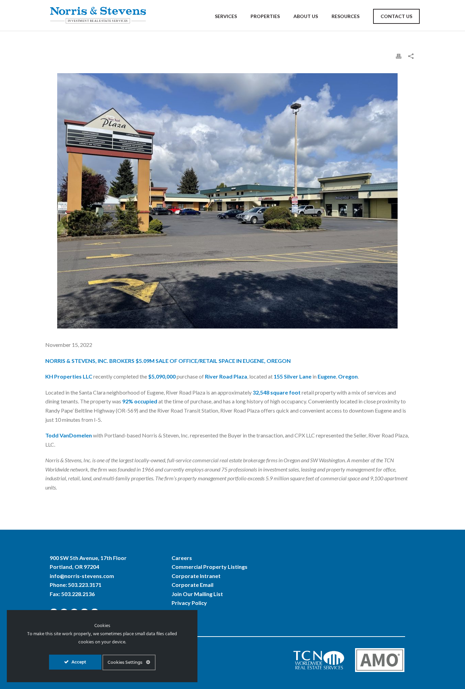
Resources (345, 16)
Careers (182, 558)
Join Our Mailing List (197, 594)
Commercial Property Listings (209, 566)
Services (226, 16)
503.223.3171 (84, 584)
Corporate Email (192, 584)
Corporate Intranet (196, 576)
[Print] (398, 56)
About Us (305, 16)
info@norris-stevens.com (82, 576)
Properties (265, 16)
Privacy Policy (189, 602)
